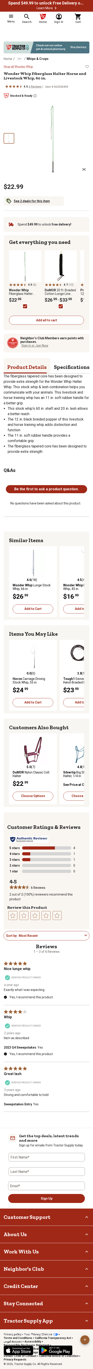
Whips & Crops (38, 59)
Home (8, 59)
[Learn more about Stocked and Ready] (35, 96)
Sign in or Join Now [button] (34, 345)
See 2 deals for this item (32, 201)
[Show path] (19, 59)
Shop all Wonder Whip (18, 66)
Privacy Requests (15, 1359)
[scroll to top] (84, 1339)
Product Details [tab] (27, 367)
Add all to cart (46, 320)
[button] (55, 8)
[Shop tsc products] (46, 47)
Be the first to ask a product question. (46, 489)
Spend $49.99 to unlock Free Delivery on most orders (46, 3)
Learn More (45, 8)
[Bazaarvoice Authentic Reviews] (29, 839)
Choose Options (33, 796)
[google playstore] (55, 1350)
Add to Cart (33, 609)
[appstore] (18, 1350)
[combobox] (50, 935)
